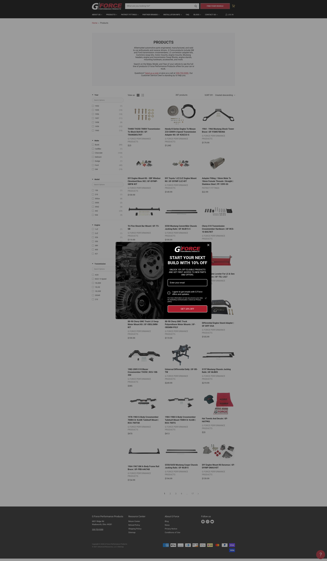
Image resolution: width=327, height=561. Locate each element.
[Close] (208, 245)
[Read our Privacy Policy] (205, 298)
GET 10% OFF (187, 309)
